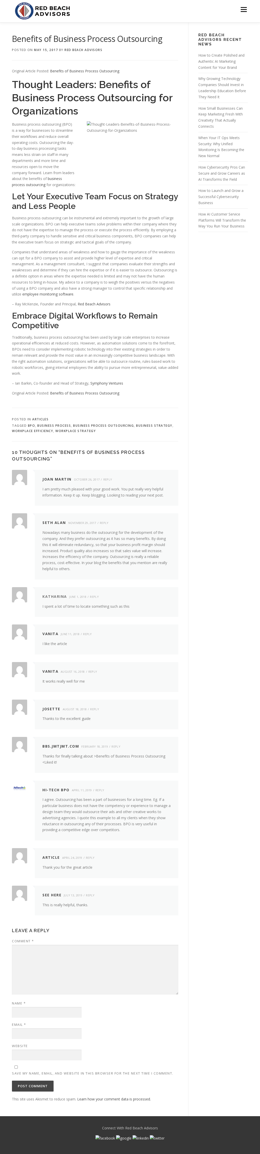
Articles (40, 419)
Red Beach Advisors (83, 50)
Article (51, 857)
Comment (23, 941)
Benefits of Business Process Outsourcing (84, 71)
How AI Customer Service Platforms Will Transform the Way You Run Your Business (222, 220)
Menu (243, 9)
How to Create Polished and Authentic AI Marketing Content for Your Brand (221, 61)
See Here (51, 895)
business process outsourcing (103, 425)
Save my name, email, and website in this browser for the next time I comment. (92, 1073)
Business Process (54, 425)
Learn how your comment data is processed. (114, 1099)
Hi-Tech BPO (56, 789)
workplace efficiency (32, 431)
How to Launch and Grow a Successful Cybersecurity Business (220, 196)
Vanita (50, 633)
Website (20, 1046)
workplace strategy (75, 431)
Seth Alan (54, 522)
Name (19, 1003)
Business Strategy (154, 425)
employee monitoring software (47, 294)
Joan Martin (57, 479)
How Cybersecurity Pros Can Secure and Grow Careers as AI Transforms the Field (221, 173)
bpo (31, 425)
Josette (51, 708)
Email (19, 1024)
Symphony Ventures (106, 383)
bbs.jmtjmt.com (60, 746)
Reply (107, 479)
